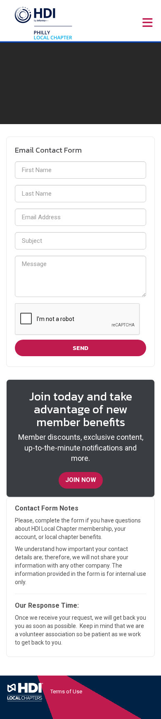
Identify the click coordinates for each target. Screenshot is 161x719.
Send (80, 347)
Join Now (80, 480)
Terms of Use (66, 691)
